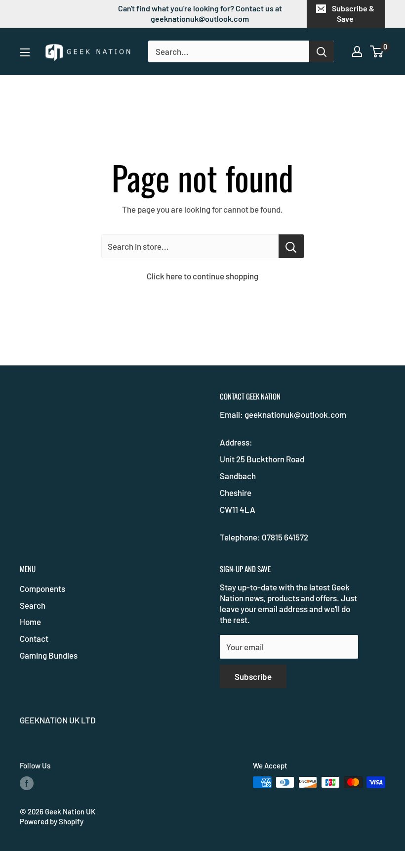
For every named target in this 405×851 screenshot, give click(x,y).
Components (42, 588)
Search (32, 605)
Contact (34, 638)
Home (30, 622)
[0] (377, 51)
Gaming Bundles (49, 655)
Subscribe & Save (353, 13)
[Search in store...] (291, 246)
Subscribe (253, 676)
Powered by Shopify (51, 821)
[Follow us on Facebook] (27, 783)
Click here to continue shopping (202, 276)
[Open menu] (25, 52)
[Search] (321, 51)
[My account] (357, 51)
